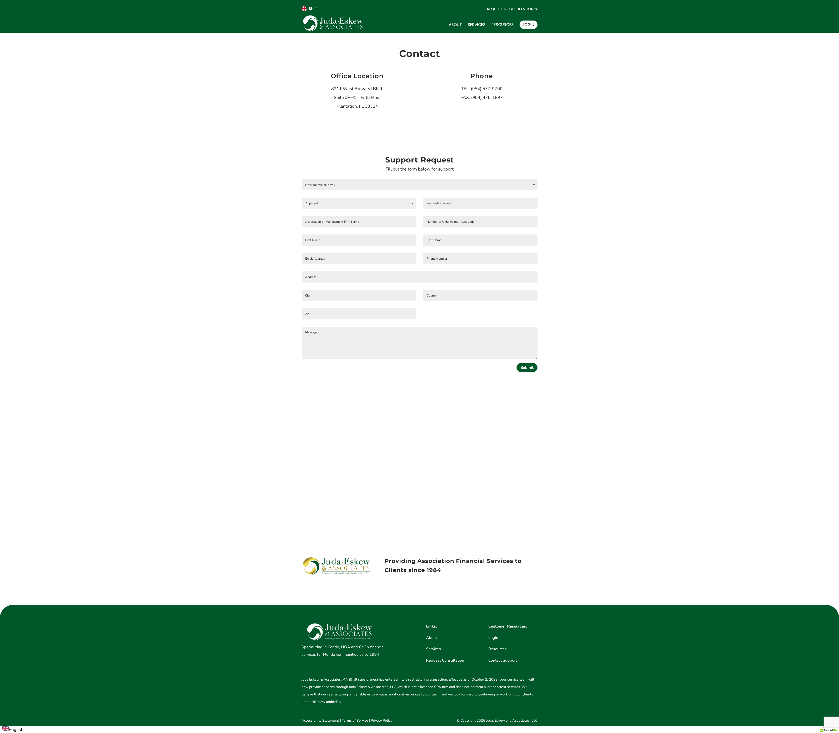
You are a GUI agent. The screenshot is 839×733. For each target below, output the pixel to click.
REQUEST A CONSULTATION (510, 9)
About (455, 25)
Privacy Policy (381, 720)
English (16, 730)
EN (311, 8)
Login (528, 24)
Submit (527, 367)
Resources (502, 25)
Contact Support (502, 660)
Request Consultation (445, 660)
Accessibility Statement (320, 720)
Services (476, 25)
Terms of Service (355, 720)
